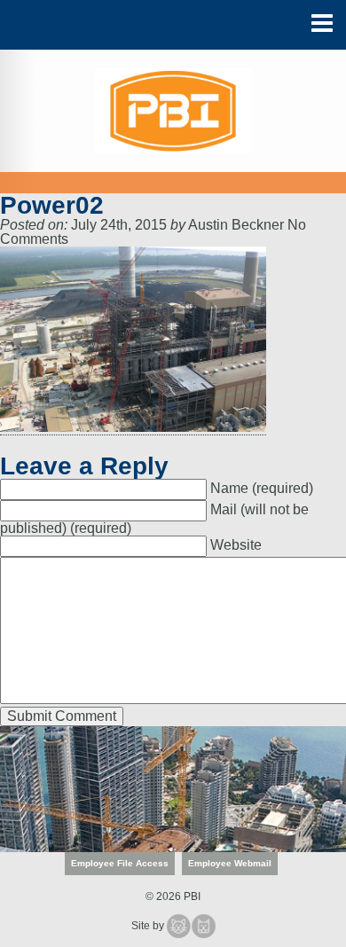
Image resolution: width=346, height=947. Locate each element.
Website (236, 544)
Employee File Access (120, 863)
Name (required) (261, 488)
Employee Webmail (229, 863)
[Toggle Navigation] (322, 23)
